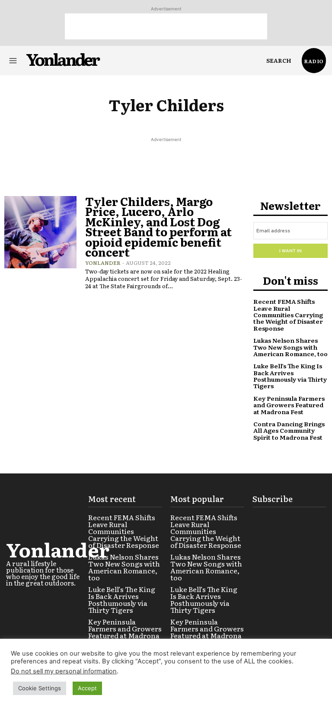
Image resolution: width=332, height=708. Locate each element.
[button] (278, 60)
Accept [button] (87, 688)
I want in (290, 250)
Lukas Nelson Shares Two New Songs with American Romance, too (290, 347)
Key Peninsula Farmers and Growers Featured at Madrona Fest (289, 405)
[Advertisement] (166, 26)
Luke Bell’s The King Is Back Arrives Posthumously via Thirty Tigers (290, 375)
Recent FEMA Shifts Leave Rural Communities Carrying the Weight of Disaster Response (288, 314)
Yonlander (103, 263)
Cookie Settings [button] (39, 688)
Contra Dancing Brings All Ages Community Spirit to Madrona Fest (289, 430)
